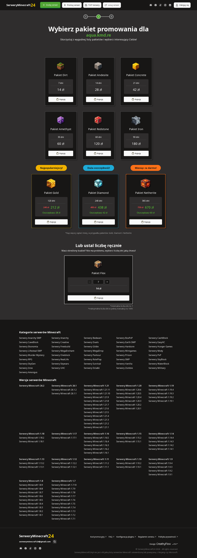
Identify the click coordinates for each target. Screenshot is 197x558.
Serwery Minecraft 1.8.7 (31, 492)
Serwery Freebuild (61, 346)
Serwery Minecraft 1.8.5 (31, 499)
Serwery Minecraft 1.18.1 (31, 441)
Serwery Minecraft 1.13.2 (31, 463)
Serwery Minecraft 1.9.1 (160, 474)
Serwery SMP (123, 359)
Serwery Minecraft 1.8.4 (31, 503)
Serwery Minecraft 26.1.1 (64, 393)
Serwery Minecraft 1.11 (96, 459)
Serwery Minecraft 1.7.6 (63, 499)
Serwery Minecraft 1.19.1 (161, 400)
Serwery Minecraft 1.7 (63, 480)
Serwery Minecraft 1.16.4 (96, 441)
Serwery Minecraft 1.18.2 (31, 437)
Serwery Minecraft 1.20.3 (128, 400)
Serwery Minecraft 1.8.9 (31, 484)
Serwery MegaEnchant (63, 350)
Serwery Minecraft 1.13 (31, 459)
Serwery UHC (58, 368)
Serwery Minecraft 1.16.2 (96, 448)
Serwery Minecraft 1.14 (161, 433)
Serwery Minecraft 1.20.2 (128, 404)
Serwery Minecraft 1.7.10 (64, 484)
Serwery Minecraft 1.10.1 (128, 466)
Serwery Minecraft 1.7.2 (63, 514)
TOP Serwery (94, 5)
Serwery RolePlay (92, 359)
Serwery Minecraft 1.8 (31, 480)
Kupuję (62, 99)
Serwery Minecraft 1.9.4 (160, 463)
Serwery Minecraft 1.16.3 (96, 445)
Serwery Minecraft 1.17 (64, 433)
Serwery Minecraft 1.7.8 (63, 492)
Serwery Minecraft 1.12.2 (64, 463)
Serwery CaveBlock (28, 342)
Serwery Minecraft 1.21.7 (96, 404)
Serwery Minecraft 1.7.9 (63, 488)
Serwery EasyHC (157, 342)
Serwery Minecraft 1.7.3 (63, 511)
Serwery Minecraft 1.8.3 (31, 507)
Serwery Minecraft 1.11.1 (96, 466)
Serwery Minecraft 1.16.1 (96, 452)
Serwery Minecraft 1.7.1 (63, 518)
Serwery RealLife (60, 359)
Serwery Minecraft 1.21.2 (96, 423)
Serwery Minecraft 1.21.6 (96, 408)
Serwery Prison (124, 355)
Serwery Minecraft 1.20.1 (128, 408)
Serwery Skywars (60, 363)
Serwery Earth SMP (126, 342)
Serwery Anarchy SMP (30, 337)
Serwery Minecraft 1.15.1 (128, 441)
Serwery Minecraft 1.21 (96, 385)
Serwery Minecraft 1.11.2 (96, 463)
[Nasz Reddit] (170, 5)
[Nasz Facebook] (155, 5)
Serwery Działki (92, 368)
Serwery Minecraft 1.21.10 (97, 393)
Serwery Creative (60, 342)
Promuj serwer (73, 5)
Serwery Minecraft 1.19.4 (161, 389)
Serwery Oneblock (61, 355)
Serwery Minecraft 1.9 (160, 459)
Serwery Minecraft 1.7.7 (63, 496)
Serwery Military (157, 368)
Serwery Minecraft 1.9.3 (160, 466)
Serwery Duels (91, 342)
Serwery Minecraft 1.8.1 (31, 514)
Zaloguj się (184, 5)
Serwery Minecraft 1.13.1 (31, 466)
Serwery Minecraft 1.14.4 (161, 437)
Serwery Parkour (92, 355)
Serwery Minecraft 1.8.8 (31, 488)
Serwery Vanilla (124, 363)
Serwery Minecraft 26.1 (64, 385)
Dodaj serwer (52, 5)
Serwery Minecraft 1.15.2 (128, 437)
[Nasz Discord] (150, 5)
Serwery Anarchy (60, 337)
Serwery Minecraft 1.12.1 (64, 466)
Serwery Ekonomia (28, 346)
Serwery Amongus (28, 372)
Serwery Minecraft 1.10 (128, 459)
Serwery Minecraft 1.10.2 (128, 463)
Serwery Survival (92, 363)
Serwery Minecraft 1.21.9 (96, 397)
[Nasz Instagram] (165, 5)
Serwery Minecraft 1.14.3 (161, 441)
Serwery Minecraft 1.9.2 (160, 470)
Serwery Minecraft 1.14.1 (161, 448)
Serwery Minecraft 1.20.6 (128, 389)
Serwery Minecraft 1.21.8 (96, 400)
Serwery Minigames (126, 350)
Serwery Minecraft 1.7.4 (63, 507)
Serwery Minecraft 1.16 (96, 433)
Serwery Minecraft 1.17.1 (64, 437)
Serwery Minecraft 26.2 (31, 385)
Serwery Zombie (124, 368)
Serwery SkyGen (27, 363)
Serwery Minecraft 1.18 (31, 433)
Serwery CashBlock (158, 337)
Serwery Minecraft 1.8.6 (31, 496)
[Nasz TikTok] (160, 5)
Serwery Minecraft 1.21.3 (96, 419)
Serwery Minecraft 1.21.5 (96, 412)
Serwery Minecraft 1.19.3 (161, 393)
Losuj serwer (113, 5)
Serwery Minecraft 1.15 (128, 433)
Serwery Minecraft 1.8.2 (31, 511)
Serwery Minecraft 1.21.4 (96, 416)
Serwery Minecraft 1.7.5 (63, 503)
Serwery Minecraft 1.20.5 (128, 393)
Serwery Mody (156, 350)
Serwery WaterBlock (159, 363)
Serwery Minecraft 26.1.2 (64, 389)
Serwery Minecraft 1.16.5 (96, 437)
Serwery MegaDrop (93, 350)
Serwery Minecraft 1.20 (128, 385)
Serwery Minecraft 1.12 (64, 459)
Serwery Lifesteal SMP (30, 350)
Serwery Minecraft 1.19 (161, 385)
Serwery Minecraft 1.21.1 (96, 427)
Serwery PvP (155, 355)
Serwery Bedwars (93, 337)
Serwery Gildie (91, 346)
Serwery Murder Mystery (31, 355)
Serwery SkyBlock (157, 359)
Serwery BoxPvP (124, 337)
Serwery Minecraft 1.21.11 (97, 389)
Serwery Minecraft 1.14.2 (161, 445)
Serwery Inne (26, 368)
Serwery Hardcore (125, 346)
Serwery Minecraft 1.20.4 (128, 397)
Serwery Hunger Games (160, 346)
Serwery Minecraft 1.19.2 (161, 397)
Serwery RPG (25, 359)
